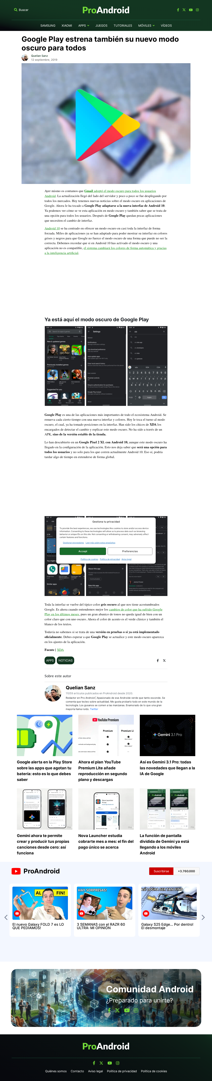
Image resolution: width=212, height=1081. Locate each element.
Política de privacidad (110, 559)
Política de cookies (89, 559)
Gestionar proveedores (73, 542)
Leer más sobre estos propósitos (100, 542)
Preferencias (130, 551)
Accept (83, 551)
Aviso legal (127, 559)
